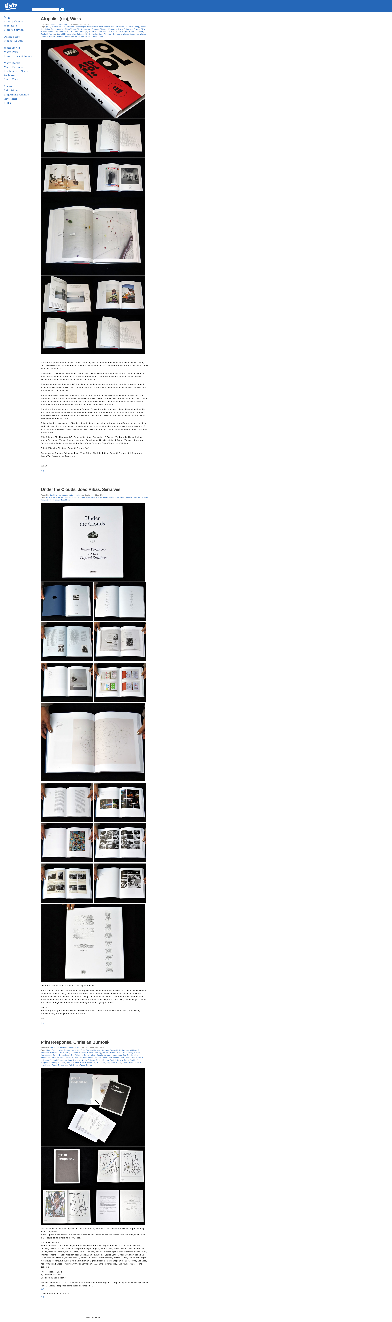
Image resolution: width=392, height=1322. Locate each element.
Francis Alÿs (139, 29)
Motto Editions (13, 66)
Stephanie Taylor (114, 1062)
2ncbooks (10, 75)
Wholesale (10, 25)
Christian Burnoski (110, 1050)
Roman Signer (86, 1062)
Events (8, 86)
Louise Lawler (101, 1057)
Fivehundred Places (16, 71)
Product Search (13, 40)
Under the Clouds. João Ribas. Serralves (80, 489)
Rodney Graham (58, 1062)
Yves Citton (98, 37)
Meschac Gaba (95, 31)
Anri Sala (81, 1050)
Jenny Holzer (90, 1055)
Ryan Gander (99, 1062)
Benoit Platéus (117, 27)
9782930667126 (59, 27)
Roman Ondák (72, 1062)
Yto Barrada (86, 37)
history (72, 495)
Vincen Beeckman (131, 34)
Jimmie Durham (103, 1055)
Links (7, 102)
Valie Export (74, 1065)
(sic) (48, 27)
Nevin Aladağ (109, 31)
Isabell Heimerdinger (126, 1053)
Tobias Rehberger (59, 1065)
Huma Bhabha (47, 31)
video (79, 1048)
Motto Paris (11, 51)
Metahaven (114, 497)
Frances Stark (78, 497)
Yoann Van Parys (72, 37)
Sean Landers (126, 497)
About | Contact (14, 21)
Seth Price (138, 497)
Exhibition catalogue (58, 24)
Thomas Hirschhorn (113, 34)
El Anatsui (112, 29)
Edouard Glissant (99, 29)
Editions (53, 1048)
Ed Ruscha (64, 1053)
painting (72, 1048)
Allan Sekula (104, 27)
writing (79, 495)
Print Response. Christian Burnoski (75, 1042)
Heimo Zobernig (94, 1053)
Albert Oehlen (52, 1050)
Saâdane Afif (82, 34)
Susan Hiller (128, 1062)
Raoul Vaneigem (136, 31)
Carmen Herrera (93, 1050)
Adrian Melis (92, 27)
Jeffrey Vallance (75, 1055)
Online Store (12, 36)
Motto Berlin (12, 47)
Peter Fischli (129, 1060)
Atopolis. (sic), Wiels (61, 18)
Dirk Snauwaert (84, 29)
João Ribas (103, 497)
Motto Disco (11, 79)
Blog (7, 17)
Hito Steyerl (91, 497)
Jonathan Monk (58, 1057)
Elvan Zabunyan (125, 29)
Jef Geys (83, 31)
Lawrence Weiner (86, 1057)
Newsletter (10, 98)
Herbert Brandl (108, 1053)
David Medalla (57, 29)
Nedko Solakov (88, 1060)
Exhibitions (11, 90)
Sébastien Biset (96, 34)
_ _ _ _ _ (9, 106)
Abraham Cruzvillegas (76, 27)
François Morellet (78, 1053)
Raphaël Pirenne (48, 34)
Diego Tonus (70, 29)
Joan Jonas (117, 1055)
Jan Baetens (72, 31)
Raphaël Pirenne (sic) (66, 34)
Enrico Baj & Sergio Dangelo (58, 497)
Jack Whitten (60, 31)
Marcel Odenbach (116, 1057)
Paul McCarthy (116, 1060)
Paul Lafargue (122, 31)
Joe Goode (128, 1055)
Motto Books (12, 62)
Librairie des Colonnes (18, 55)
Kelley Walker (72, 1057)
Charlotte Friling (132, 27)
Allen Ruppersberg (67, 1050)
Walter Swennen (56, 37)
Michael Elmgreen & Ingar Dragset (65, 1060)
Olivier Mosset (102, 1060)
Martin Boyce (131, 1057)
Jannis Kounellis (60, 1055)
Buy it (43, 471)
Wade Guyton (86, 1065)
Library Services (14, 29)
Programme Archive (16, 94)
